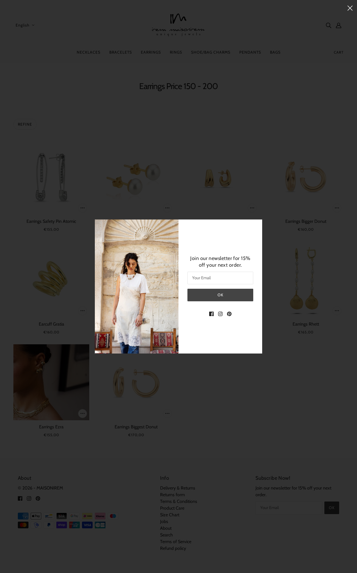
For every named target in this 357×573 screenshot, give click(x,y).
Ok (220, 294)
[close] (350, 7)
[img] (211, 313)
